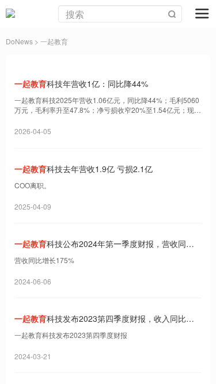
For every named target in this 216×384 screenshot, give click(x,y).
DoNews (19, 41)
